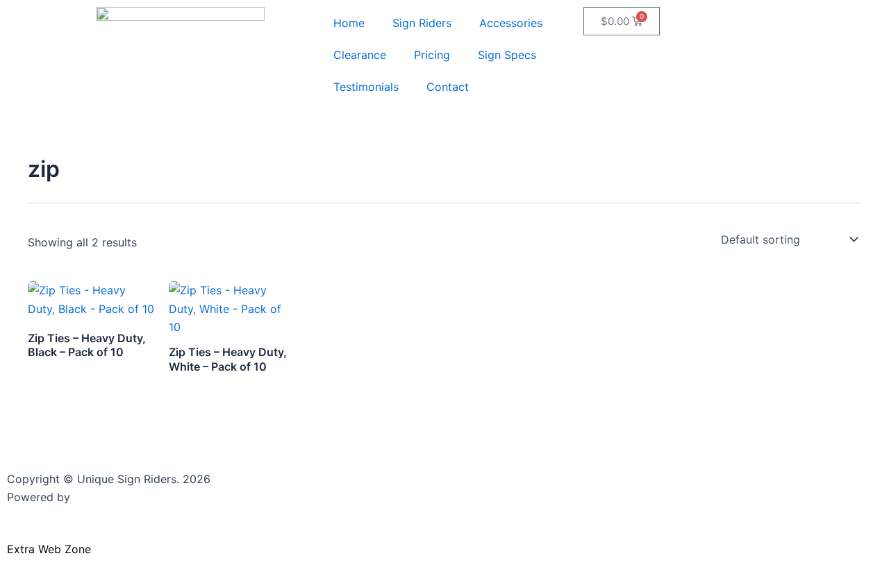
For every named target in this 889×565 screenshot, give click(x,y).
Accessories (510, 23)
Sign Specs (507, 55)
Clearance (359, 55)
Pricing (432, 55)
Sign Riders (421, 23)
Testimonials (366, 87)
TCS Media (102, 497)
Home (349, 23)
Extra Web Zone (49, 549)
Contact (447, 87)
